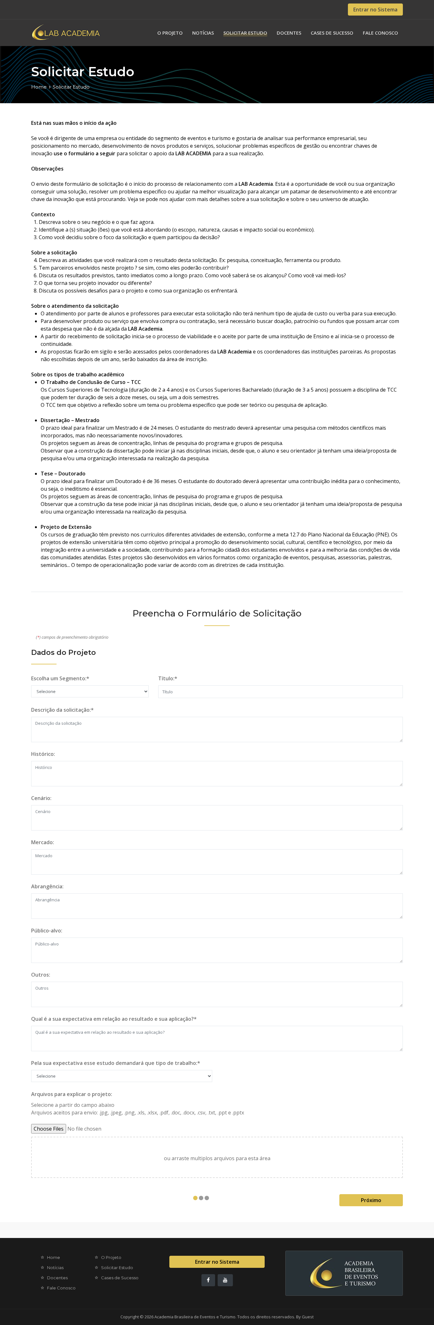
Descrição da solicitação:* (62, 709)
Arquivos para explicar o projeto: (71, 1094)
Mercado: (42, 842)
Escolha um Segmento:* (60, 678)
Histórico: (43, 753)
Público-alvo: (46, 930)
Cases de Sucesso (332, 33)
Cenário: (41, 798)
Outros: (40, 974)
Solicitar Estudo (245, 33)
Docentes (289, 33)
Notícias (203, 33)
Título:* (167, 678)
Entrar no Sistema (375, 9)
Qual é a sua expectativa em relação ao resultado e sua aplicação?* (114, 1018)
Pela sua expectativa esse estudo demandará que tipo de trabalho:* (115, 1062)
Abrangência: (47, 886)
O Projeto (170, 33)
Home (39, 87)
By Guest (305, 1317)
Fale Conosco (380, 33)
